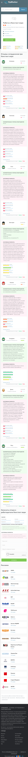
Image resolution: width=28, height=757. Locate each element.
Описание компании (9, 31)
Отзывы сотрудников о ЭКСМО (14, 687)
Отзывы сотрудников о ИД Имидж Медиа (14, 639)
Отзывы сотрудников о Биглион (14, 631)
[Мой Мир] (19, 756)
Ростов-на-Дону (18, 739)
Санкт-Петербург (19, 741)
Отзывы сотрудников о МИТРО (14, 661)
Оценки (3, 517)
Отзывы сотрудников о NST (14, 597)
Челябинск (17, 743)
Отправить (14, 560)
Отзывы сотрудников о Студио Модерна (14, 680)
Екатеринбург (18, 733)
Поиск (23, 9)
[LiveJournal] (22, 756)
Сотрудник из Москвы (12, 168)
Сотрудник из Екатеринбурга (11, 447)
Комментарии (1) (6, 106)
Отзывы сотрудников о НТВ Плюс (14, 667)
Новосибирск (4, 739)
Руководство (3, 521)
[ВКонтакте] (16, 756)
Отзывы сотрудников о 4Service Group (14, 584)
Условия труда (3, 519)
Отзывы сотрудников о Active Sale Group (14, 591)
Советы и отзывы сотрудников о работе (11, 2)
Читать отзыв (20, 91)
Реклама (7, 33)
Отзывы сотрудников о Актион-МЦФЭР (14, 624)
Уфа (2, 743)
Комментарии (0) (6, 213)
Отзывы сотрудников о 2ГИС (14, 578)
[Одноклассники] (18, 756)
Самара (2, 741)
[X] (21, 756)
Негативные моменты (7, 532)
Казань (2, 735)
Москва (2, 737)
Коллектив (16, 519)
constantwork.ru (8, 35)
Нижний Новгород (19, 737)
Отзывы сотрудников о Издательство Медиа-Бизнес (14, 646)
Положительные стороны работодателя (11, 524)
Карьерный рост (17, 521)
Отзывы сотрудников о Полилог (14, 674)
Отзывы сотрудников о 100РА (14, 571)
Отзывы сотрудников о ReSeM (14, 604)
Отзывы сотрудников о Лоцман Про (14, 654)
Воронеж (3, 733)
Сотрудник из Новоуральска (11, 340)
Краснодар (17, 735)
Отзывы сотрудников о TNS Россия (14, 611)
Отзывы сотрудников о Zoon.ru (14, 617)
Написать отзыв (9, 39)
